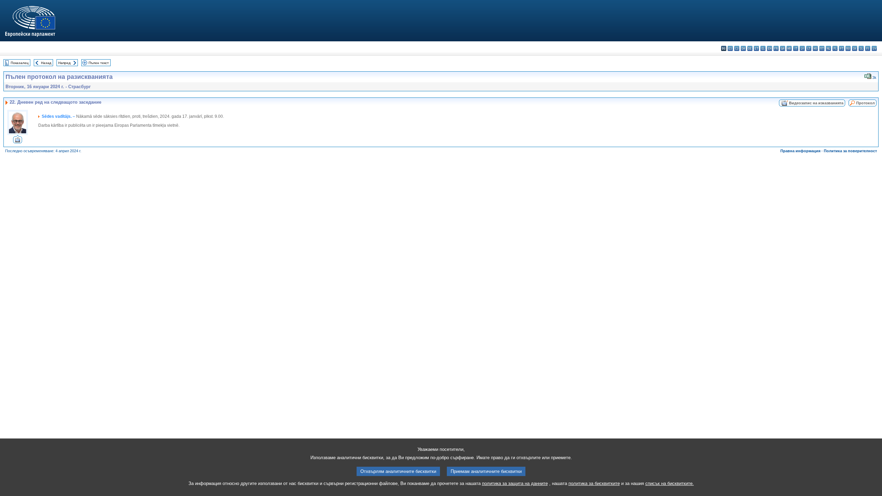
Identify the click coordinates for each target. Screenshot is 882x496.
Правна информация (800, 151)
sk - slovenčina (854, 48)
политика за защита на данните (515, 483)
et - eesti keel (756, 48)
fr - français (776, 48)
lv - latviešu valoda (802, 48)
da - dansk (743, 48)
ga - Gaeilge (782, 48)
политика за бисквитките (594, 483)
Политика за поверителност (850, 151)
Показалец (20, 63)
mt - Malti (821, 48)
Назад (46, 63)
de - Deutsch (749, 48)
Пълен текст (99, 63)
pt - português (841, 48)
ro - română (848, 48)
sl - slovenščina (861, 48)
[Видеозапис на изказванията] (17, 141)
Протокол (865, 103)
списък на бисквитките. (669, 483)
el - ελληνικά (763, 48)
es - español (730, 48)
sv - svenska (874, 48)
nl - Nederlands (828, 48)
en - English (769, 48)
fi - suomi (867, 48)
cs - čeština (736, 48)
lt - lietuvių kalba (808, 48)
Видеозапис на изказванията (816, 103)
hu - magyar (815, 48)
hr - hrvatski (789, 48)
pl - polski (835, 48)
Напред (64, 63)
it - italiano (795, 48)
